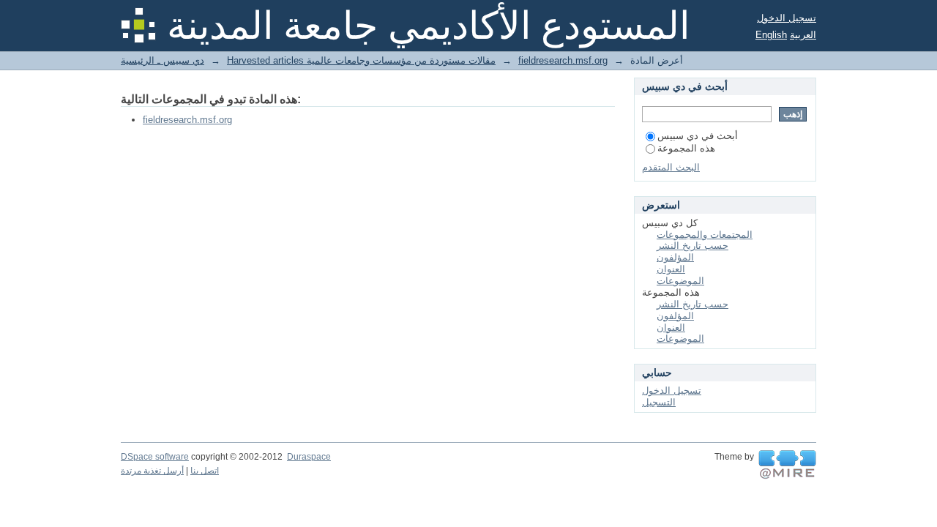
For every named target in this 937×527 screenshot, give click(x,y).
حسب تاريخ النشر (692, 245)
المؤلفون (675, 257)
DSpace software (155, 457)
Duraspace (309, 457)
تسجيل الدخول (786, 17)
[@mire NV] (787, 465)
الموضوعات (680, 280)
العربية (803, 34)
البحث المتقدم (671, 167)
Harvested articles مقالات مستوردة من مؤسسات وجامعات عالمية (361, 60)
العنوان (671, 269)
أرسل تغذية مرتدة (152, 471)
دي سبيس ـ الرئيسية (162, 60)
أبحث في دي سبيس (697, 135)
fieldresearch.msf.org (563, 60)
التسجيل (659, 402)
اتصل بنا (204, 471)
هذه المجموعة (686, 148)
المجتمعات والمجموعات (705, 234)
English (771, 34)
